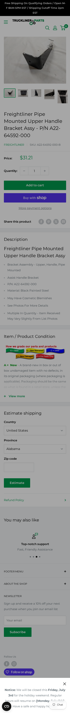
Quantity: (11, 171)
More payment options (35, 208)
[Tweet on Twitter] (56, 221)
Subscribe (18, 632)
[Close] (64, 683)
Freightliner (14, 144)
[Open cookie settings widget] (6, 706)
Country (10, 422)
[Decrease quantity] (24, 171)
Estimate (17, 483)
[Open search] (47, 28)
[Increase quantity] (45, 171)
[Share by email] (63, 221)
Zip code (10, 458)
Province (10, 440)
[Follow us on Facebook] (6, 664)
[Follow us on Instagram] (14, 664)
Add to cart (35, 185)
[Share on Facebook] (41, 221)
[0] (62, 28)
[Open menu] (6, 22)
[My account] (55, 28)
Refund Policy (14, 500)
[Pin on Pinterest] (48, 221)
